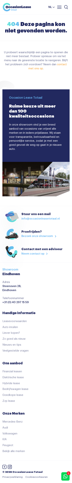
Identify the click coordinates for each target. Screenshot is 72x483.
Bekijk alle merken (13, 451)
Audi (5, 427)
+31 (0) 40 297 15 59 (15, 302)
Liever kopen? (11, 333)
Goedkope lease (12, 395)
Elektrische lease (13, 377)
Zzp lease (8, 401)
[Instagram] (10, 467)
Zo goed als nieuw (14, 338)
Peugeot (7, 445)
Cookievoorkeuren (36, 477)
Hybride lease (11, 383)
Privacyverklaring (12, 477)
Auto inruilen (10, 327)
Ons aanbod (12, 363)
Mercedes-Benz (12, 421)
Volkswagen (9, 433)
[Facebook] (4, 467)
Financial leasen (12, 371)
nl (50, 7)
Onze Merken (13, 413)
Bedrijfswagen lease (15, 389)
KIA (4, 439)
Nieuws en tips (11, 344)
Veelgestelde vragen (15, 350)
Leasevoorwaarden (14, 321)
